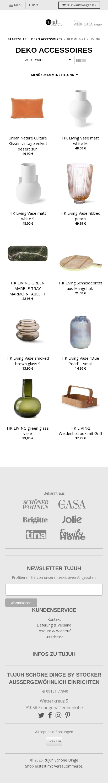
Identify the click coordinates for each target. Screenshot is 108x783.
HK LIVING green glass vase (28, 430)
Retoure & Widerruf (54, 630)
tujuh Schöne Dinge (61, 760)
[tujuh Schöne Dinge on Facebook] (50, 715)
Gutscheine (54, 636)
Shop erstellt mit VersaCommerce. (54, 766)
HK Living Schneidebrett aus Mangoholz (80, 285)
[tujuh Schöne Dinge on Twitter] (41, 715)
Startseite (17, 39)
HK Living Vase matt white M (80, 140)
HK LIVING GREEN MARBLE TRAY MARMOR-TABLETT (27, 288)
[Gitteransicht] (78, 60)
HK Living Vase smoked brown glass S (28, 360)
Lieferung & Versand (54, 625)
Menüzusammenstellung (52, 75)
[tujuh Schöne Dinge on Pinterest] (67, 715)
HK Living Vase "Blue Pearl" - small (80, 360)
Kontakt (54, 619)
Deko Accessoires (46, 39)
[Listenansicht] (84, 60)
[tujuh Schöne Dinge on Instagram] (59, 715)
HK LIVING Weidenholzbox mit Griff (80, 430)
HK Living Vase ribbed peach (80, 215)
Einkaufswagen (81, 5)
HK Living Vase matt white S (27, 215)
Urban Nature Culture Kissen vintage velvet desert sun (27, 143)
